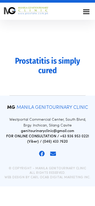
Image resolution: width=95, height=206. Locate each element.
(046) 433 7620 (55, 142)
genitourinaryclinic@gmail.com (47, 131)
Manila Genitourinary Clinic (26, 12)
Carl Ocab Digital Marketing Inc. (61, 177)
